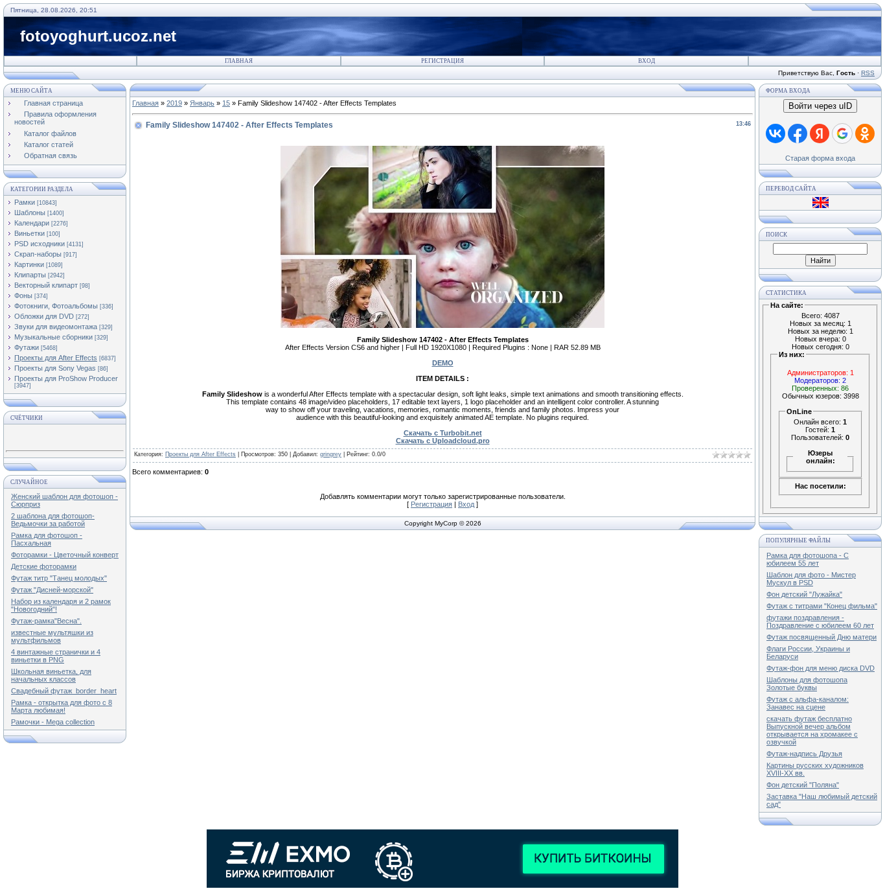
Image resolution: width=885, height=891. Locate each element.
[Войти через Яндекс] (819, 133)
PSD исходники (39, 244)
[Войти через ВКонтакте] (775, 133)
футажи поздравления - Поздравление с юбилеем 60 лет (820, 621)
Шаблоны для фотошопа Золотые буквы (806, 683)
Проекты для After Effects (55, 358)
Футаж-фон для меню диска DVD (820, 668)
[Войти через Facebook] (797, 133)
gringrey (330, 454)
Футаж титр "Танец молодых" (59, 578)
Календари (31, 223)
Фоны (23, 295)
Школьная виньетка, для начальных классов (51, 675)
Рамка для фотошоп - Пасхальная (46, 539)
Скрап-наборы (38, 254)
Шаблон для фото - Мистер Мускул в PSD (811, 578)
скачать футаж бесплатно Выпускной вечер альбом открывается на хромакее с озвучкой (812, 730)
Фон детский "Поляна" (802, 785)
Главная (239, 61)
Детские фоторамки (43, 566)
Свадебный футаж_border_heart (64, 691)
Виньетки (29, 233)
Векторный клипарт (46, 285)
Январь (202, 103)
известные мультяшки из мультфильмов (52, 636)
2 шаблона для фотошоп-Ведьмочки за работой (53, 519)
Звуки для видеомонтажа (55, 326)
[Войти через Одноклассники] (865, 133)
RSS (868, 72)
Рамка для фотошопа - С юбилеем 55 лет (807, 559)
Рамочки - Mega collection (53, 722)
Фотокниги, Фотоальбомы (56, 306)
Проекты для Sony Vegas (55, 368)
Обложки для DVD (44, 316)
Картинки (29, 264)
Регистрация (442, 61)
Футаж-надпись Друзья (804, 754)
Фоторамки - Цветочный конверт (65, 555)
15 (226, 103)
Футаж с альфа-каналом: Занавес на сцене (807, 703)
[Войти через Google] (842, 133)
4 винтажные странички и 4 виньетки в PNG (55, 656)
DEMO (443, 363)
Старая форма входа (820, 158)
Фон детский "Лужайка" (804, 594)
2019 (174, 103)
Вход (646, 61)
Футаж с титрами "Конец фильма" (821, 606)
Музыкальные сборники (53, 337)
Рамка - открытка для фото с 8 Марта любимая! (61, 706)
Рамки (24, 202)
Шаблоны (29, 212)
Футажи (26, 347)
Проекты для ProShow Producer (66, 378)
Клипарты (30, 275)
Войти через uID (820, 106)
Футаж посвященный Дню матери (821, 637)
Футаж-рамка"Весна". (46, 621)
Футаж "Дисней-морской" (52, 590)
